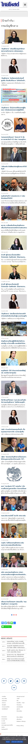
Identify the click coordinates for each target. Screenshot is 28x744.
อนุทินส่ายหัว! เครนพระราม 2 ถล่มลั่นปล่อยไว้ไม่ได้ (13, 197)
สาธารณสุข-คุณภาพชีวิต (7, 725)
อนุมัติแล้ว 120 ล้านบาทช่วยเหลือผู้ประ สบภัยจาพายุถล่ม (13, 371)
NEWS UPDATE (6, 638)
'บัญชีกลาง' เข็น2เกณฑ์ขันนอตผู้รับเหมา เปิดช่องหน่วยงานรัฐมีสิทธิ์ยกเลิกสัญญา (13, 109)
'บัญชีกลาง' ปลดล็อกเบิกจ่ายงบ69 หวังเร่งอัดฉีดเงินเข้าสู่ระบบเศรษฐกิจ (14, 314)
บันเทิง (3, 727)
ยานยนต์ (3, 723)
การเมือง (4, 696)
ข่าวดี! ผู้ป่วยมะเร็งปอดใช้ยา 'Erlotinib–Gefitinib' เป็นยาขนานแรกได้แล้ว (13, 257)
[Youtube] (17, 680)
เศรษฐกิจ (4, 705)
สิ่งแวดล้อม (19, 711)
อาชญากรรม (4, 719)
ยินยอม (7, 741)
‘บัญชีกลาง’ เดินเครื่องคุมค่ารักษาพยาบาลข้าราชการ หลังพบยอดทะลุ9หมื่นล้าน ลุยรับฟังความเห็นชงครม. (13, 52)
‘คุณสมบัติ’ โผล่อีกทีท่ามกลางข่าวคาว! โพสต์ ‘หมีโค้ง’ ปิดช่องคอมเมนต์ (16, 646)
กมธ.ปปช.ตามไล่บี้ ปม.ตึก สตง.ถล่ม (13, 515)
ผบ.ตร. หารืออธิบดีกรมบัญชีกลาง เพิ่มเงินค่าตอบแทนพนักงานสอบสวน (14, 226)
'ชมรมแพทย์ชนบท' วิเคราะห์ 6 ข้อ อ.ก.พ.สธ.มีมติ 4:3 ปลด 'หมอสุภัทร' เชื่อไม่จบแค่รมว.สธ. (13, 139)
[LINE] (14, 687)
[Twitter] (10, 680)
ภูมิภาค (18, 709)
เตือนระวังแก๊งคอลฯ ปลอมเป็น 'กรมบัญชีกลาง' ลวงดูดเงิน (14, 602)
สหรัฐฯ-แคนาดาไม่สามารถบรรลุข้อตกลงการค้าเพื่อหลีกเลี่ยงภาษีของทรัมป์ (16, 660)
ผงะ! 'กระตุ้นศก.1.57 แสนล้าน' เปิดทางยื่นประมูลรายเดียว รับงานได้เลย (13, 487)
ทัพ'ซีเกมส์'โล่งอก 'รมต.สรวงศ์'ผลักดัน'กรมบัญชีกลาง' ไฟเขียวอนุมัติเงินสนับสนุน (13, 402)
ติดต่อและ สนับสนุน (21, 721)
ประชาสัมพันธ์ (20, 707)
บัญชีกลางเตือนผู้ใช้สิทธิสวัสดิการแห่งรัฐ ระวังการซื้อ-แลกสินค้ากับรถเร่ (13, 343)
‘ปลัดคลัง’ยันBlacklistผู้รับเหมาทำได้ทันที (14, 167)
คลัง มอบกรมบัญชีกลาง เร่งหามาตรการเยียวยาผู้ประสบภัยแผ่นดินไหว (13, 574)
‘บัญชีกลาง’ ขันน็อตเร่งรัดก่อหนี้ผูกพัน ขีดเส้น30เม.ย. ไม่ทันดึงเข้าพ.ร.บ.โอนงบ (13, 80)
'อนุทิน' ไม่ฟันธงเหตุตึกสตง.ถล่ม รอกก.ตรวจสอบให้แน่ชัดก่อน (12, 544)
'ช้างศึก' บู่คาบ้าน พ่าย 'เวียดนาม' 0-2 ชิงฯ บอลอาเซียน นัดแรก (16, 651)
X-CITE (3, 721)
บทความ (4, 703)
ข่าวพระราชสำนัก (5, 707)
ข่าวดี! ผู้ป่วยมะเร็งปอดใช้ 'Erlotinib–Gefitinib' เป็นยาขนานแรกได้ (13, 286)
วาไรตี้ (18, 698)
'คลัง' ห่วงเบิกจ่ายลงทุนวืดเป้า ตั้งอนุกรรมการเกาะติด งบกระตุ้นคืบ (13, 430)
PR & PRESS (20, 717)
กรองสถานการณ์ (20, 696)
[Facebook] (3, 680)
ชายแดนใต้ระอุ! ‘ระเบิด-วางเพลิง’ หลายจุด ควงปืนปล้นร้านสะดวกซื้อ (15, 642)
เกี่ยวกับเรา (19, 719)
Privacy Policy (20, 725)
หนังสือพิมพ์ (5, 709)
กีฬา (18, 700)
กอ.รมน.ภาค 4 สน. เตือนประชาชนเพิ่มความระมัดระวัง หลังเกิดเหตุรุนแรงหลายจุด (15, 655)
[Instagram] (24, 680)
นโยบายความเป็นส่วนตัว (17, 741)
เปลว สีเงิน (4, 698)
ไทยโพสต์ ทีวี (4, 729)
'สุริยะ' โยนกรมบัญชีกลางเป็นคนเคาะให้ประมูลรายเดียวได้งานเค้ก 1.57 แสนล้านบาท (13, 459)
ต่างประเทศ (4, 717)
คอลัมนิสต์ (4, 700)
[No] (26, 740)
